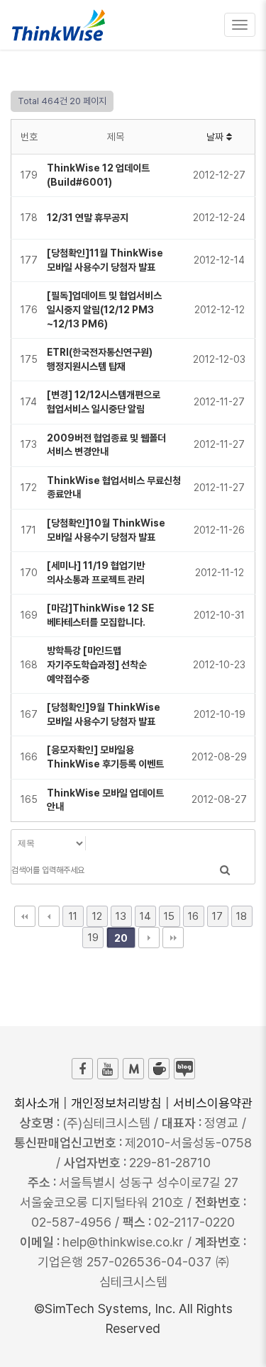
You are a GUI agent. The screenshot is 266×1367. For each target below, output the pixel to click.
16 (193, 916)
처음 (24, 916)
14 (145, 916)
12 (97, 916)
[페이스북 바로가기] (82, 1068)
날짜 (216, 136)
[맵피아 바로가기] (133, 1068)
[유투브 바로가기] (107, 1068)
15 (169, 916)
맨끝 (173, 937)
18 (241, 916)
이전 (49, 916)
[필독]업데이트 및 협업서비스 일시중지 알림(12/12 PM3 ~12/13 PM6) (104, 309)
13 (121, 916)
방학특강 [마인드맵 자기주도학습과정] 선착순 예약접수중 (97, 664)
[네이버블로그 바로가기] (184, 1068)
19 (93, 937)
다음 (149, 937)
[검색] (225, 870)
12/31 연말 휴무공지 (87, 217)
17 (217, 916)
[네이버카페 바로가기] (159, 1068)
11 (73, 916)
